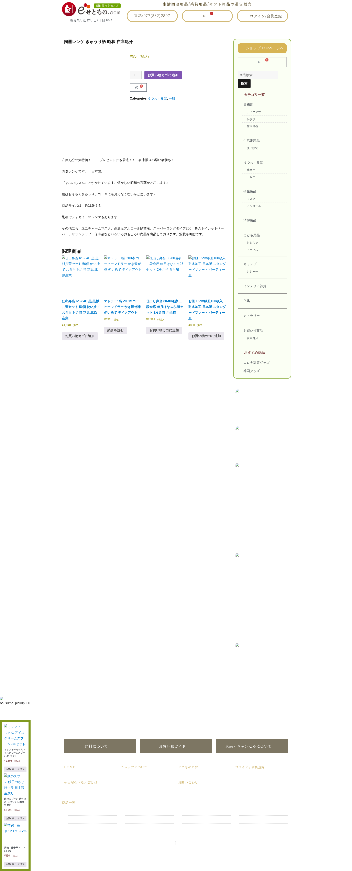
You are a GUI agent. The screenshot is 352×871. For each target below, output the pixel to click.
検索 (244, 83)
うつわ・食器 (157, 98)
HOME (99, 29)
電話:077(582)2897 (152, 15)
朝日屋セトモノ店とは (138, 29)
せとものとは (211, 29)
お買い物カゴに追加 (163, 75)
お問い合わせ (247, 29)
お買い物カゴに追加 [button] (80, 336)
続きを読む (115, 330)
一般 (172, 98)
